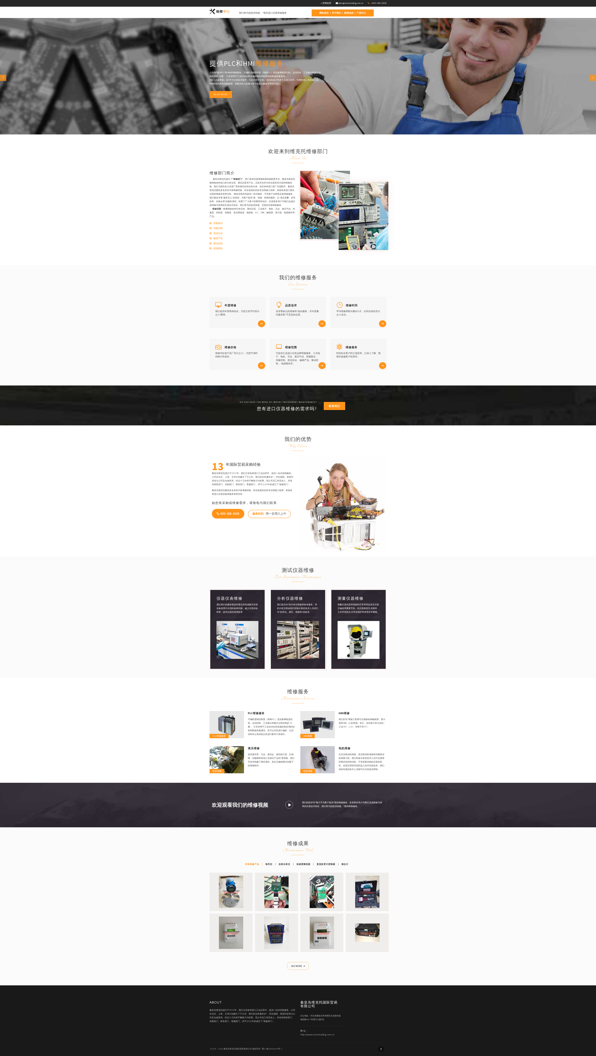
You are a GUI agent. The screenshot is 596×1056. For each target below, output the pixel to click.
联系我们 (334, 406)
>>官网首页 (326, 3)
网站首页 (324, 13)
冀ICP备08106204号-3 (271, 1049)
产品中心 (361, 13)
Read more (221, 94)
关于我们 (336, 13)
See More (297, 966)
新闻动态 (349, 13)
